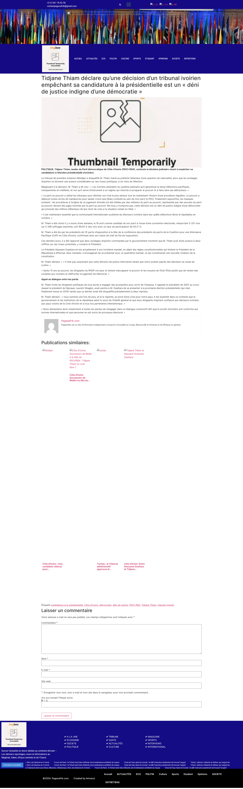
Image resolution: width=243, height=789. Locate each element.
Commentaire (49, 623)
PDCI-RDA (134, 605)
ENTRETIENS (190, 59)
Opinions (163, 59)
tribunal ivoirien (166, 605)
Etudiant (149, 59)
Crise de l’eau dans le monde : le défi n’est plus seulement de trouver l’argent (133, 762)
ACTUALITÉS (91, 59)
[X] (120, 4)
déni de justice (120, 605)
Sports (137, 59)
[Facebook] (108, 4)
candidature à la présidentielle (67, 605)
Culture (125, 59)
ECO (103, 59)
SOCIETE (176, 59)
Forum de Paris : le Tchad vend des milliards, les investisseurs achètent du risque (65, 762)
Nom (44, 658)
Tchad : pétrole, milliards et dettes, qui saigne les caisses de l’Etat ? (196, 762)
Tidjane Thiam (148, 605)
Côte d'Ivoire (91, 605)
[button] (129, 4)
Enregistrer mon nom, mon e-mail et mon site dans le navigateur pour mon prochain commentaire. (96, 692)
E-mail (45, 670)
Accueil (78, 59)
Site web (46, 681)
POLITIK (113, 59)
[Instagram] (114, 4)
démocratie (105, 605)
